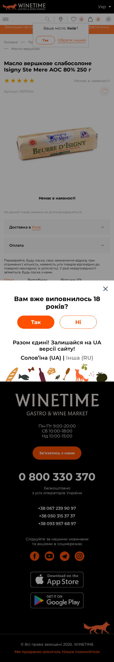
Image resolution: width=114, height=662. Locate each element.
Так (36, 322)
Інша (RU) (79, 358)
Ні (78, 322)
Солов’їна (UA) (41, 358)
